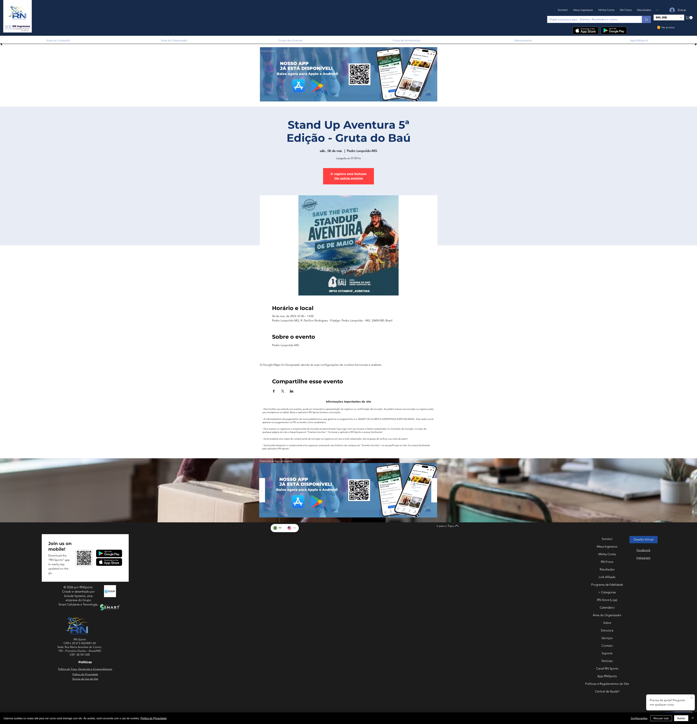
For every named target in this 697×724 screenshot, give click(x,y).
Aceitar (681, 718)
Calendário (607, 607)
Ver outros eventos (348, 178)
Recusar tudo (661, 718)
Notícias (607, 661)
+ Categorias (607, 592)
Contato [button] (607, 645)
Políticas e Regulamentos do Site (607, 684)
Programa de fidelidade (607, 584)
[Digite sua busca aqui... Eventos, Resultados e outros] (646, 19)
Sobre (607, 623)
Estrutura (607, 630)
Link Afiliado (607, 577)
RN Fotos (607, 562)
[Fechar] (692, 718)
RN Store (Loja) (607, 600)
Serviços (607, 638)
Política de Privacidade (153, 718)
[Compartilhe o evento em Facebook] (274, 391)
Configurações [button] (639, 718)
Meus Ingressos (607, 546)
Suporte (607, 653)
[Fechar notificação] (691, 697)
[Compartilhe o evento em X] (282, 391)
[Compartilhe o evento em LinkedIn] (291, 391)
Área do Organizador (607, 615)
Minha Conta (607, 554)
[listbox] (668, 18)
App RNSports (607, 676)
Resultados (607, 569)
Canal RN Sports (607, 668)
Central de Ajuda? (607, 691)
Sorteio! (607, 539)
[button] (17, 27)
